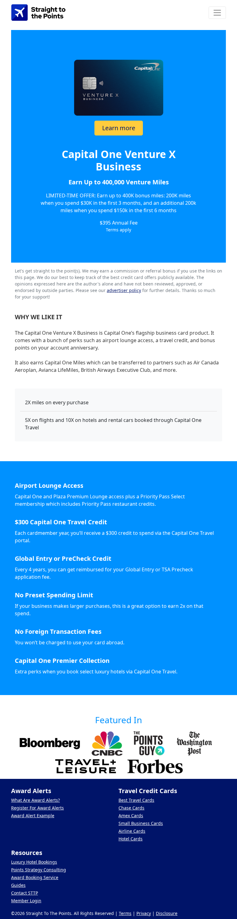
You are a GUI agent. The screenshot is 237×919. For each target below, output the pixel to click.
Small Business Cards (140, 823)
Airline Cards (131, 831)
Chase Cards (131, 808)
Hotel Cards (130, 839)
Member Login (26, 901)
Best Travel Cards (136, 800)
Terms (125, 913)
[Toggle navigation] (217, 12)
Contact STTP (24, 893)
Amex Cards (130, 815)
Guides (18, 885)
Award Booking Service (34, 877)
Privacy (143, 913)
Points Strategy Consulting (38, 870)
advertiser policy (124, 290)
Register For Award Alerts (37, 808)
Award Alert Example (32, 815)
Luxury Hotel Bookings (34, 862)
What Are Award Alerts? (35, 800)
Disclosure (166, 913)
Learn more (118, 128)
